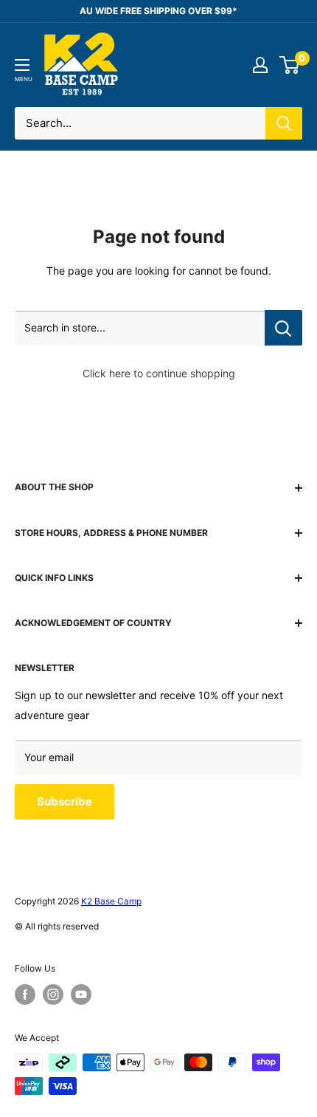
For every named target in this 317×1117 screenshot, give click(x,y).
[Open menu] (22, 65)
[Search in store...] (283, 328)
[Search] (283, 123)
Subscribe (64, 801)
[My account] (260, 65)
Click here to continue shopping (159, 373)
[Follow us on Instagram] (53, 994)
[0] (290, 65)
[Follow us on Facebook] (25, 994)
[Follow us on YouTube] (81, 994)
